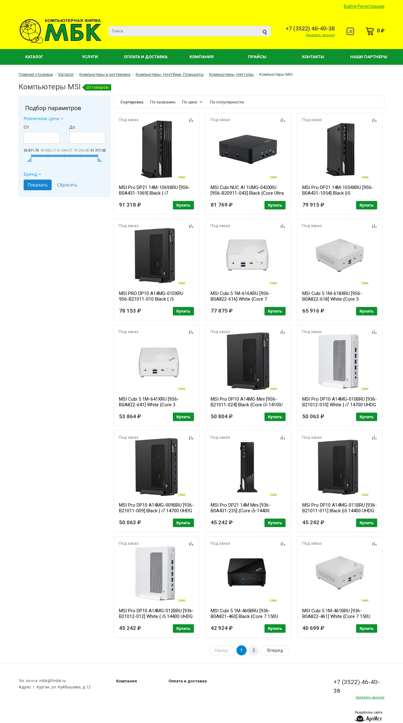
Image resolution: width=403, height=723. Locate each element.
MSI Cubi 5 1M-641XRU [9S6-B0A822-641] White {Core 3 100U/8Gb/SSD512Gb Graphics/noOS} (149, 407)
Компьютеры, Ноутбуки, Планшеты (170, 74)
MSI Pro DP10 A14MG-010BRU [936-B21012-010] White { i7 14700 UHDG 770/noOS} (339, 404)
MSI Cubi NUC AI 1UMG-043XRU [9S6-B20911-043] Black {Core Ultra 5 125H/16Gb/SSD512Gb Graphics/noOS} (247, 196)
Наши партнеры (368, 56)
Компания (202, 56)
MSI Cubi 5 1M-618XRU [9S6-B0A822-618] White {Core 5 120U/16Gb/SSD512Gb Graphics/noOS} (332, 302)
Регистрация (370, 6)
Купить (183, 205)
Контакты (313, 56)
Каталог (34, 56)
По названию (163, 102)
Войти (350, 6)
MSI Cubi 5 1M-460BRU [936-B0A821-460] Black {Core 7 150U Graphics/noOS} (244, 616)
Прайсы (257, 56)
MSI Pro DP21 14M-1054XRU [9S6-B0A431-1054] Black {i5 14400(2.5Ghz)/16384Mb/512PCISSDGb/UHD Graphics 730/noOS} (348, 196)
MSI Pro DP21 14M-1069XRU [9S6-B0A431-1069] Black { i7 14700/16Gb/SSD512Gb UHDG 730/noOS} (154, 196)
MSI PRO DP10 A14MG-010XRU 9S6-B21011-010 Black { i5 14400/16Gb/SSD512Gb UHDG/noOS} (151, 302)
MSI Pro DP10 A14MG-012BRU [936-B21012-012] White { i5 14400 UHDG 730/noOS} (156, 616)
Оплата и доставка (187, 681)
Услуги (90, 56)
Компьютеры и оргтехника (104, 74)
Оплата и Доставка (145, 56)
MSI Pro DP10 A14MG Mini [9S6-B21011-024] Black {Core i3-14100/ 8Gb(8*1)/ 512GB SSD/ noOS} (247, 404)
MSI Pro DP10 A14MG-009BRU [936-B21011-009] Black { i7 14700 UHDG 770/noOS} (156, 510)
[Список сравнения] (350, 31)
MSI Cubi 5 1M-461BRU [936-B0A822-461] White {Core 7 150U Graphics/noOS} (336, 616)
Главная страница (36, 74)
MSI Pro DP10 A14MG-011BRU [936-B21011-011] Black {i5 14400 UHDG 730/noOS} (339, 510)
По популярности (227, 102)
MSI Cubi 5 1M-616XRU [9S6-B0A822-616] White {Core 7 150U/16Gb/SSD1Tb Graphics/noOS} (240, 302)
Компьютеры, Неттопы (231, 74)
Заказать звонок (320, 35)
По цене (189, 102)
